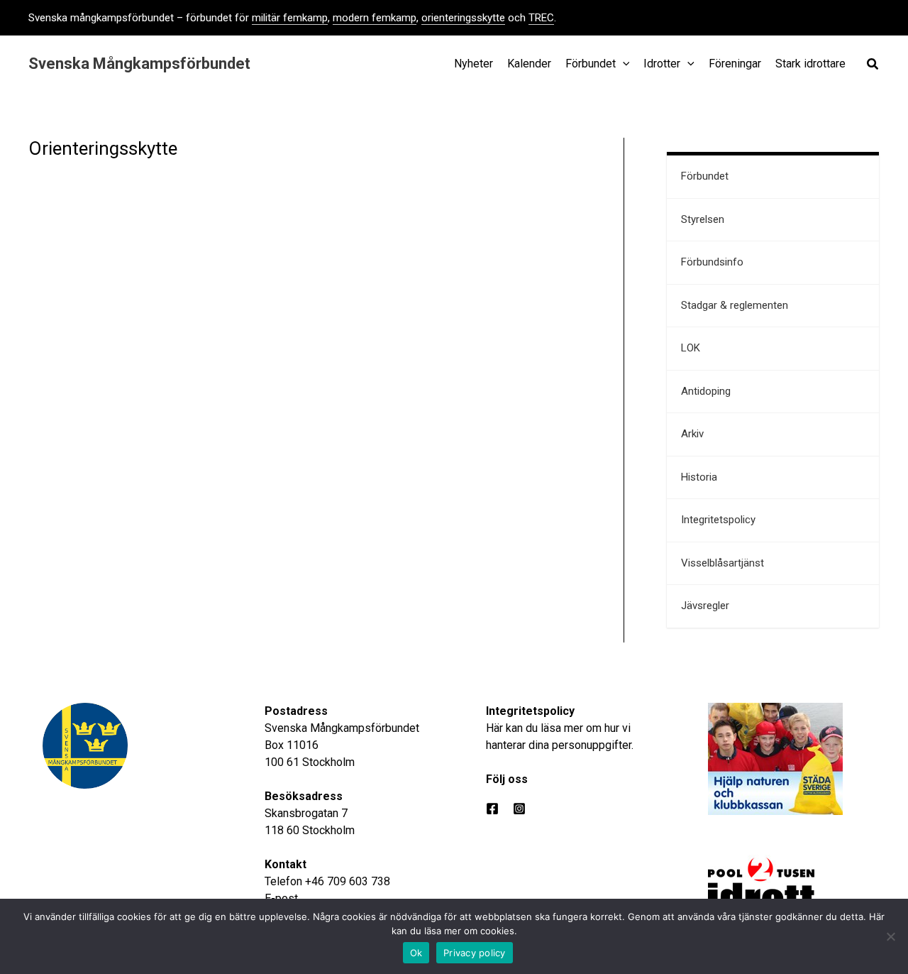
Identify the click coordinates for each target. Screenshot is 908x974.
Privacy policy (474, 952)
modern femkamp (374, 17)
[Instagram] (519, 808)
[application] (623, 63)
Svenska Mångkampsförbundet (139, 63)
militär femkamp (290, 17)
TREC (541, 17)
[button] (873, 65)
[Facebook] (492, 808)
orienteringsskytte (463, 17)
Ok (416, 952)
